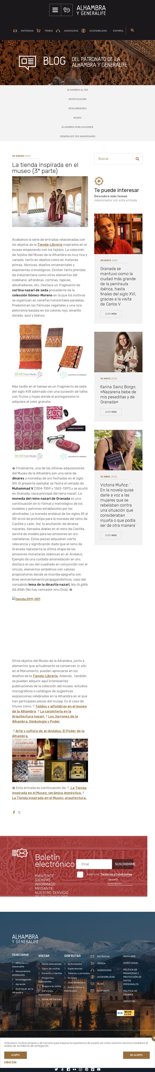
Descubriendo (78, 108)
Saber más (10, 1062)
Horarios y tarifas (52, 973)
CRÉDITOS (129, 1001)
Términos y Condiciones (116, 874)
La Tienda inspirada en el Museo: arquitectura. (49, 798)
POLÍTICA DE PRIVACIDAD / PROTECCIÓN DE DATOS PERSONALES (132, 977)
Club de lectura (76, 982)
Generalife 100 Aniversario (77, 136)
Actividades (75, 964)
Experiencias (75, 968)
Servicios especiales (45, 992)
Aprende (20, 984)
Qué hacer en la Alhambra (22, 990)
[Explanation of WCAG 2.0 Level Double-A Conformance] (130, 1013)
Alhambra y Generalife (20, 965)
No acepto (136, 1055)
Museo (77, 117)
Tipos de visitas (51, 968)
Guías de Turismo (52, 999)
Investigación (77, 99)
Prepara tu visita (51, 986)
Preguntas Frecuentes (46, 980)
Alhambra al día (77, 89)
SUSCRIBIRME (124, 864)
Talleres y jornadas (79, 973)
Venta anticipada (51, 964)
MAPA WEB (129, 956)
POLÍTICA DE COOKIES (130, 992)
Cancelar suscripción (115, 881)
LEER (111, 314)
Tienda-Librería (49, 245)
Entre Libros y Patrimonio (74, 989)
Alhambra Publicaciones (77, 127)
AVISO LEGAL (130, 963)
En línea (72, 978)
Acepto (15, 1055)
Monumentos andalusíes (21, 973)
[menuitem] (117, 30)
